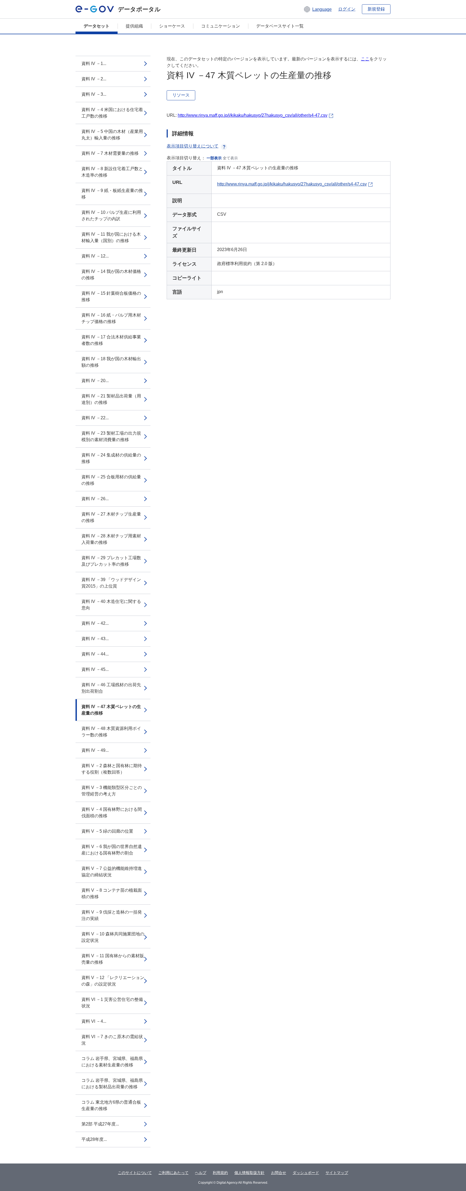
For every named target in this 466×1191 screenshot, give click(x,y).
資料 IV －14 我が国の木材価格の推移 (111, 274)
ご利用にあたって (173, 1173)
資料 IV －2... (93, 79)
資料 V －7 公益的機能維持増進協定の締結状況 (111, 871)
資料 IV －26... (95, 498)
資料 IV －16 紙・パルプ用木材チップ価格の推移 (111, 318)
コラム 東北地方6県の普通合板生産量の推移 (111, 1105)
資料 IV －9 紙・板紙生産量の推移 (112, 193)
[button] (317, 9)
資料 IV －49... (95, 750)
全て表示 (230, 158)
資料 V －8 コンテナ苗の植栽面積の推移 (111, 893)
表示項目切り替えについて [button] (192, 146)
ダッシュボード (306, 1173)
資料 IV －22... (95, 418)
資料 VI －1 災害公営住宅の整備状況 (112, 1002)
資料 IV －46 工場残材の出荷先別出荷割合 (111, 688)
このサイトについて (135, 1173)
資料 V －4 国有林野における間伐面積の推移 (111, 812)
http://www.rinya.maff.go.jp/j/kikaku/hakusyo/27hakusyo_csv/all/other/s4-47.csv (252, 115)
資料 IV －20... (95, 380)
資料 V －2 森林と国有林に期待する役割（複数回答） (111, 768)
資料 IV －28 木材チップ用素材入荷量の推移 (111, 539)
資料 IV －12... (95, 256)
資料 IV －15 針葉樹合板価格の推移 (111, 296)
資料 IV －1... (93, 63)
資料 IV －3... (93, 94)
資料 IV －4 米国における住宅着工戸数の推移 (112, 112)
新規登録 (376, 9)
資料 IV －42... (95, 623)
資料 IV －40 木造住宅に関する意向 (111, 604)
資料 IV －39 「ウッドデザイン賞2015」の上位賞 (111, 582)
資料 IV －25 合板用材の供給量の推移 (111, 480)
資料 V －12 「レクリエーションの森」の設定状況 (112, 980)
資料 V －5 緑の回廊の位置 (107, 831)
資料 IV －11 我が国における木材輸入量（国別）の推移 (111, 237)
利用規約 (220, 1173)
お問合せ (278, 1173)
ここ (365, 59)
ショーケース (172, 26)
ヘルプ (200, 1173)
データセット (96, 26)
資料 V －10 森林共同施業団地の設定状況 (112, 937)
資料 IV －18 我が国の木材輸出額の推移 (111, 362)
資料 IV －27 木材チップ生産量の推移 (111, 517)
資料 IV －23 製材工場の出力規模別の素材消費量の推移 (111, 436)
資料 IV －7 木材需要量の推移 (110, 153)
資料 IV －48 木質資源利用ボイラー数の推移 (111, 731)
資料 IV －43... (95, 638)
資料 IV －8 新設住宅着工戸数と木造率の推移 (112, 171)
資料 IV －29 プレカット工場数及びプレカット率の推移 (111, 561)
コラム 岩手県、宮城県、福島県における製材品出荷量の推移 (112, 1083)
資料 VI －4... (93, 1021)
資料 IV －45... (95, 669)
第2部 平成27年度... (100, 1124)
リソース (181, 95)
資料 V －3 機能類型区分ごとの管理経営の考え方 (111, 790)
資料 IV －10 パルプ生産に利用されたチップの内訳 (111, 215)
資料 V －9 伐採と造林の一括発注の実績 (111, 915)
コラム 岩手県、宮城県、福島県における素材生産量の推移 (112, 1061)
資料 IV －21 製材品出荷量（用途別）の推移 (111, 399)
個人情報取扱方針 (249, 1173)
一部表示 (214, 158)
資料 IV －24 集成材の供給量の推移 (111, 458)
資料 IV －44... (95, 654)
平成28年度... (94, 1139)
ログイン (346, 9)
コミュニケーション (220, 26)
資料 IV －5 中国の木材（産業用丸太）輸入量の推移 (112, 134)
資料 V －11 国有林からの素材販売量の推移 (112, 959)
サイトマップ (336, 1173)
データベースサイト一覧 (280, 26)
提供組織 (134, 26)
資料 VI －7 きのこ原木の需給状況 (112, 1039)
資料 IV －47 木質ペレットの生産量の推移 (111, 709)
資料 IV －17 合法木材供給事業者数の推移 (111, 340)
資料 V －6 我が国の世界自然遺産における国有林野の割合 (111, 849)
